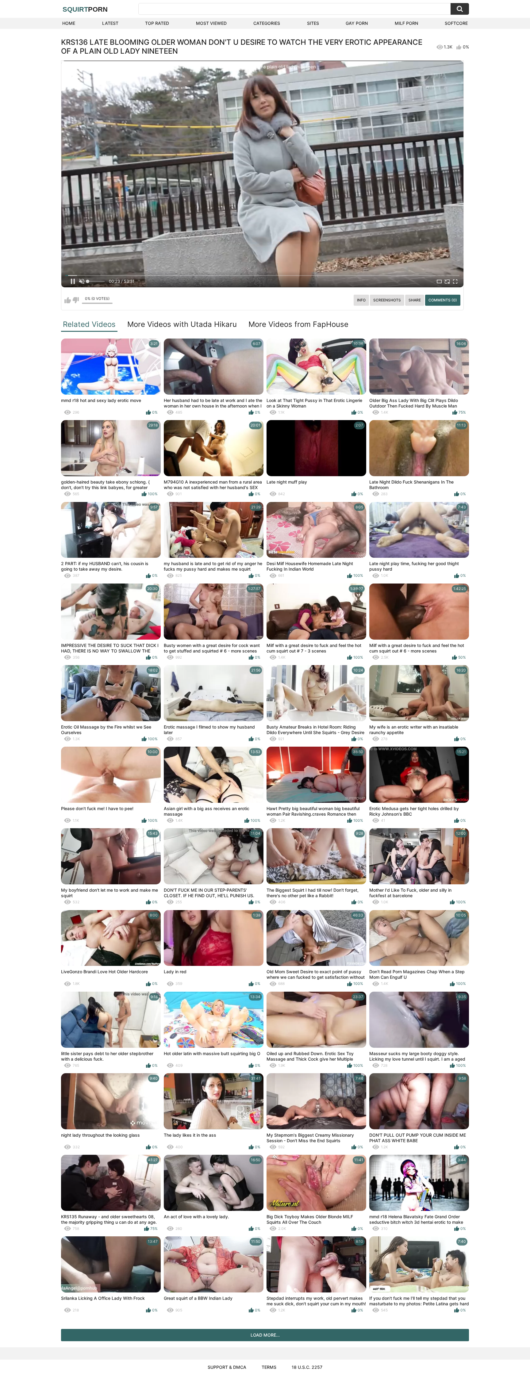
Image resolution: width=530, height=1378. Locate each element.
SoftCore (456, 23)
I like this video (67, 300)
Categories (266, 23)
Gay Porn (357, 23)
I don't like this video (75, 300)
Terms (269, 1367)
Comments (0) (442, 300)
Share (415, 300)
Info (361, 300)
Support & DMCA (227, 1367)
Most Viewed (211, 23)
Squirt (85, 9)
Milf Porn (406, 23)
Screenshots (387, 300)
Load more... (265, 1335)
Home (68, 23)
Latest (110, 23)
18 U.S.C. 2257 (307, 1367)
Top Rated (157, 23)
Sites (313, 23)
